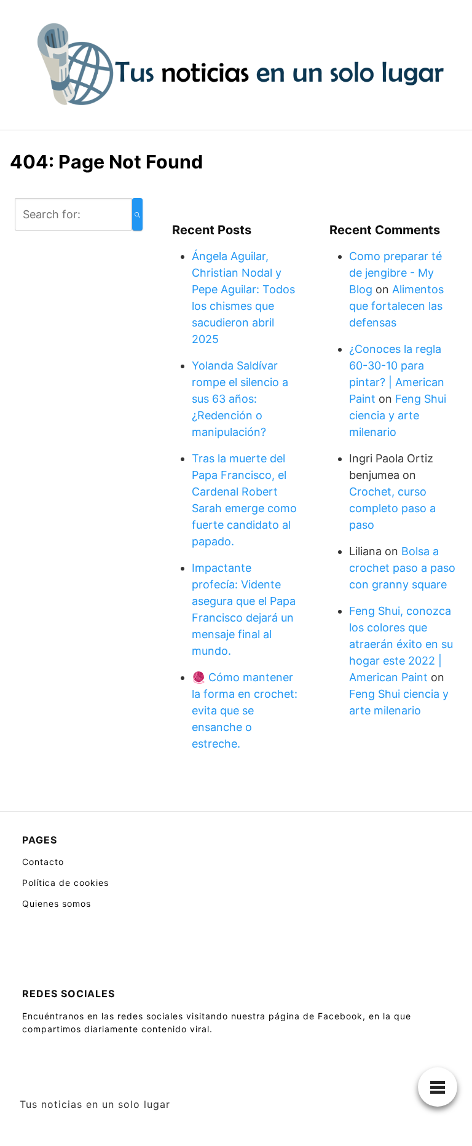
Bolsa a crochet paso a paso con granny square (402, 568)
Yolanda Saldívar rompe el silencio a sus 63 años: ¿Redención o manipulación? (240, 398)
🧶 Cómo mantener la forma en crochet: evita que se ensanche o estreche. (244, 710)
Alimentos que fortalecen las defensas (396, 306)
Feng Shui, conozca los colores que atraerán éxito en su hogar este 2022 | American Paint (401, 644)
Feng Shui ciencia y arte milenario (397, 415)
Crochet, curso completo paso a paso (392, 508)
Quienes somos (56, 903)
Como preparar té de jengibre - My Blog (395, 273)
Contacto (43, 861)
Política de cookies (65, 882)
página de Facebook (316, 1016)
